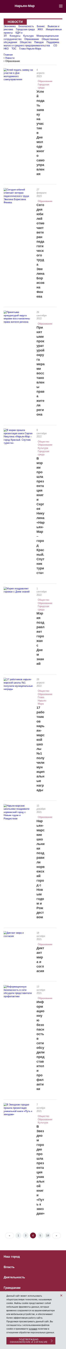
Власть (9, 1267)
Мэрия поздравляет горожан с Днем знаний (40, 639)
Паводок (39, 42)
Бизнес (41, 26)
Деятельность (14, 1277)
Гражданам (12, 1287)
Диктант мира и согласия (40, 959)
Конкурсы (15, 35)
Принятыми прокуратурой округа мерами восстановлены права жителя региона (40, 371)
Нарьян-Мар (25, 6)
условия (33, 1329)
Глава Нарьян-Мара (30, 48)
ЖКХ (40, 29)
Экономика (10, 26)
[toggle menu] (61, 6)
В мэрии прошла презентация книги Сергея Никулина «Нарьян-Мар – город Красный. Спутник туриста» (40, 516)
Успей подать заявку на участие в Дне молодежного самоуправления (40, 133)
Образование (31, 39)
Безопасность (26, 26)
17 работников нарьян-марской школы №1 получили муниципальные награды (40, 749)
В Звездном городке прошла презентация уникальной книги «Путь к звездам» (40, 1170)
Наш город (12, 1256)
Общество (25, 42)
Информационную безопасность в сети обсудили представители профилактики (40, 1045)
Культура (28, 35)
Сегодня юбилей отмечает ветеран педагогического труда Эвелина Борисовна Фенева (40, 250)
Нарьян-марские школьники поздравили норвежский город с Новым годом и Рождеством (40, 869)
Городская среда (25, 29)
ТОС (14, 48)
